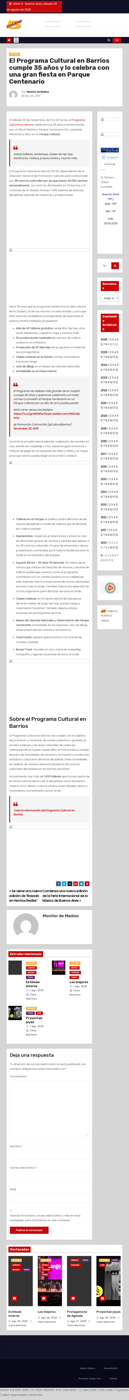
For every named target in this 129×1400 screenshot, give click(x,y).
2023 (104, 378)
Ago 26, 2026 (108, 1317)
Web (13, 1189)
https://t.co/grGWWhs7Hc (30, 414)
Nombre (16, 1146)
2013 (103, 505)
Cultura (14, 54)
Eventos (31, 968)
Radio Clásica (87, 1368)
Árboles (74, 1260)
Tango (74, 977)
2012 (103, 517)
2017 (103, 454)
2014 (104, 492)
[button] (109, 40)
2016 (103, 467)
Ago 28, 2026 (49, 1317)
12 (117, 357)
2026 (104, 339)
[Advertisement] (49, 223)
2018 (103, 441)
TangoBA (75, 972)
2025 (104, 352)
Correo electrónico (23, 1168)
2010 (103, 543)
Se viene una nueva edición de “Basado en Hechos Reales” (25, 896)
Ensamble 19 (110, 1368)
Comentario (19, 1076)
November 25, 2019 (25, 428)
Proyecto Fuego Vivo (90, 1378)
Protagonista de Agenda (77, 1314)
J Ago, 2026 (36, 990)
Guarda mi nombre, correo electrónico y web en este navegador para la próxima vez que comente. (45, 1218)
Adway (113, 1378)
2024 (104, 365)
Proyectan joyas (34, 1020)
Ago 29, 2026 (20, 1321)
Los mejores (79, 982)
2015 (103, 479)
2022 (104, 390)
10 (111, 357)
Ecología (75, 1265)
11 (114, 357)
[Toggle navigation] (16, 40)
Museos (31, 972)
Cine (39, 1013)
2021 (103, 403)
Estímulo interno (33, 984)
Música (74, 968)
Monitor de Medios (38, 92)
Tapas (30, 977)
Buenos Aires (110, 194)
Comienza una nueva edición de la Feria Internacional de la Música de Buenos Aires (65, 896)
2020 (104, 416)
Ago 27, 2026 (78, 1321)
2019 (103, 428)
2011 (103, 530)
